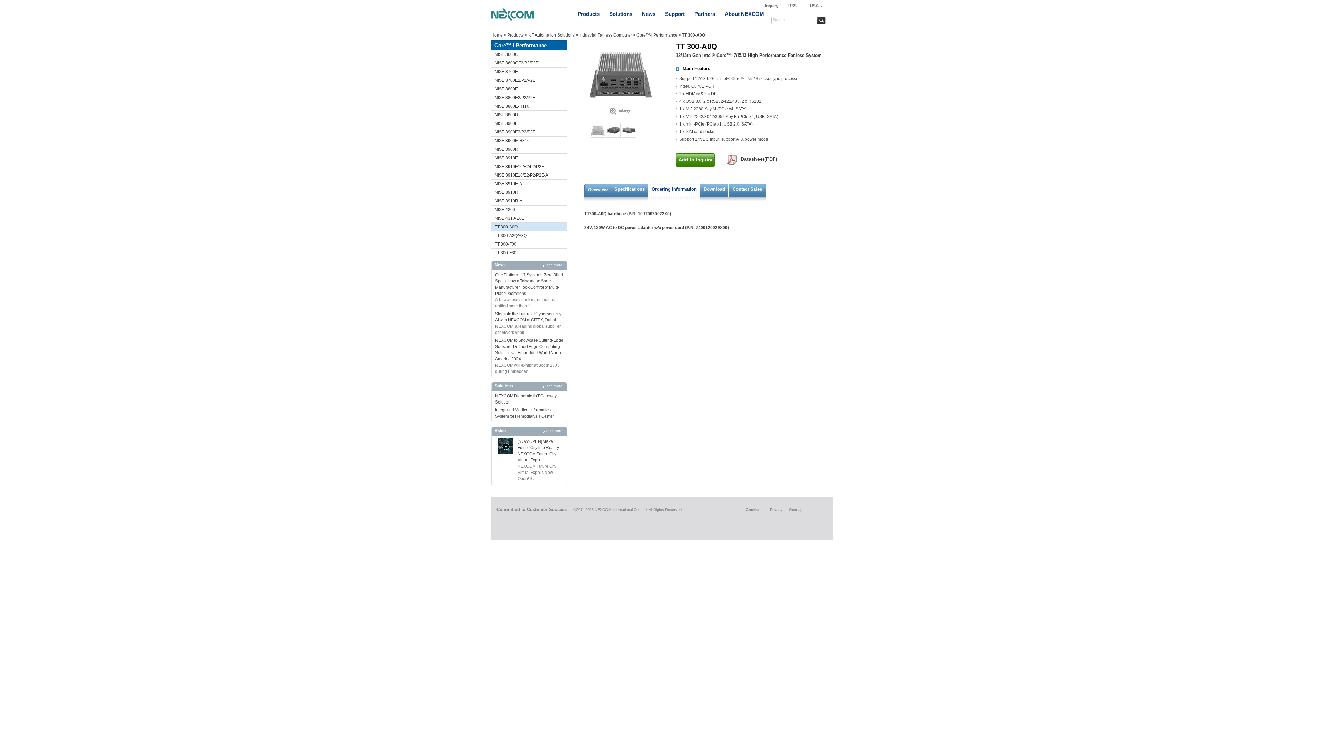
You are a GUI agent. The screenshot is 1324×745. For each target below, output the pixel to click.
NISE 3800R (506, 114)
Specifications (629, 189)
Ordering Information (674, 189)
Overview (598, 189)
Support (675, 14)
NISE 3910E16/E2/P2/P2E (519, 166)
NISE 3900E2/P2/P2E (515, 132)
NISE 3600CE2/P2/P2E (517, 63)
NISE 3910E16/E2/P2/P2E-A (521, 175)
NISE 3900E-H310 (512, 140)
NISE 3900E (506, 123)
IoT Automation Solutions (551, 35)
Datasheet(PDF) (759, 159)
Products (589, 14)
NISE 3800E (506, 89)
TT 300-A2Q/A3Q (511, 235)
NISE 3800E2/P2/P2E (515, 97)
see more (554, 265)
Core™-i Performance (657, 35)
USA (814, 5)
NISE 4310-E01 (509, 218)
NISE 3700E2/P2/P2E (515, 80)
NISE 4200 (505, 209)
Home (497, 35)
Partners (704, 14)
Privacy (776, 510)
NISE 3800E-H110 (512, 106)
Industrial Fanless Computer (605, 35)
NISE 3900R (506, 149)
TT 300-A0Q (506, 227)
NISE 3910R (506, 192)
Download (714, 189)
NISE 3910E (506, 158)
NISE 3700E (506, 71)
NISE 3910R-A (508, 201)
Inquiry (772, 5)
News (648, 14)
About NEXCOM (744, 14)
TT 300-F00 (505, 244)
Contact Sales (747, 189)
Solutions (620, 14)
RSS (792, 5)
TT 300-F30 (505, 252)
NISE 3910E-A (508, 183)
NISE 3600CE (508, 54)
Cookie (752, 510)
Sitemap (795, 510)
